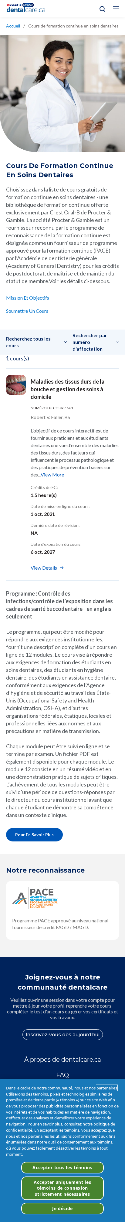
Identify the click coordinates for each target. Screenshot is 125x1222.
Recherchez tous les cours (28, 342)
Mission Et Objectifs (27, 298)
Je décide (62, 1208)
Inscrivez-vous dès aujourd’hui (63, 1035)
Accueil (13, 25)
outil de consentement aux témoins (80, 1142)
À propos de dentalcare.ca (62, 1059)
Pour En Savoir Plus (34, 834)
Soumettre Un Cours (27, 311)
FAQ (62, 1075)
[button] (36, 342)
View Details (44, 568)
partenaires (106, 1088)
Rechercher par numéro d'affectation (90, 342)
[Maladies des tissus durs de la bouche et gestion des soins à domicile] (16, 385)
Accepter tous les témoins (62, 1167)
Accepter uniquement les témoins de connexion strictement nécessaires (62, 1188)
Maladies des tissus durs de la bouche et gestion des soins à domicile (67, 389)
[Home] (28, 8)
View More (52, 474)
